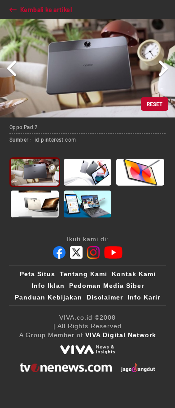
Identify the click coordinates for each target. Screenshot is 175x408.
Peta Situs (37, 274)
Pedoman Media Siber (106, 285)
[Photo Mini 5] (87, 204)
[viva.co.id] (87, 349)
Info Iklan (48, 285)
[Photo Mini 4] (34, 204)
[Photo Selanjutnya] (162, 68)
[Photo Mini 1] (34, 172)
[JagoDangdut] (138, 367)
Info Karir (143, 297)
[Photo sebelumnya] (12, 68)
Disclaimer (105, 297)
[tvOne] (66, 367)
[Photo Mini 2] (87, 172)
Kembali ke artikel (46, 9)
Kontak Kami (134, 274)
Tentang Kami (83, 274)
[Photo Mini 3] (140, 172)
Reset (154, 104)
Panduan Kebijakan (48, 297)
